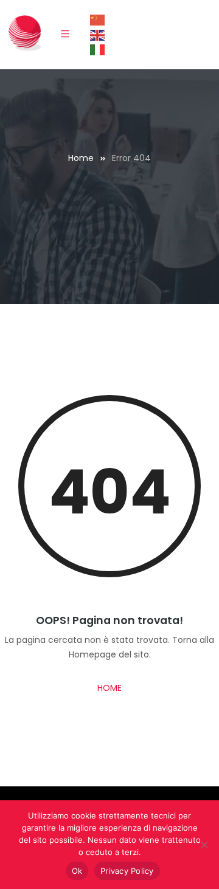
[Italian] (98, 49)
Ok (77, 871)
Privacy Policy (127, 871)
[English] (98, 35)
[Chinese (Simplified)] (98, 19)
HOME (109, 688)
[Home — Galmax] (24, 31)
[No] (204, 845)
